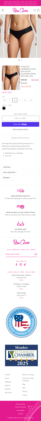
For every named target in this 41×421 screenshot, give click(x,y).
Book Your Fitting (28, 375)
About (7, 378)
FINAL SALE (7, 92)
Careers (24, 395)
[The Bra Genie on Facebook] (16, 264)
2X (31, 100)
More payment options (20, 129)
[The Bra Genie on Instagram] (21, 264)
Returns (7, 385)
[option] (20, 3)
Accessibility (20, 410)
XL (25, 100)
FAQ (23, 388)
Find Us (24, 391)
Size (3, 96)
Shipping (13, 138)
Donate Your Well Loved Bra (28, 379)
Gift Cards (8, 392)
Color (6, 105)
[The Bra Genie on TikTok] (25, 264)
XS (4, 100)
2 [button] (22, 60)
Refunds (7, 389)
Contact (7, 375)
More (21, 280)
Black (4, 108)
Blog (23, 384)
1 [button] (19, 60)
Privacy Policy (20, 404)
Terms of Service (20, 407)
